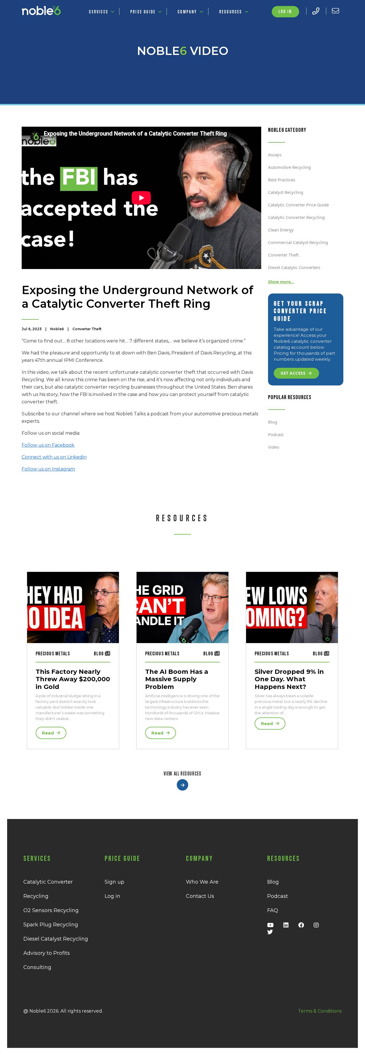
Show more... (281, 281)
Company (187, 12)
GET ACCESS (293, 373)
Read (48, 733)
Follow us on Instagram (48, 469)
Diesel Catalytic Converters (294, 267)
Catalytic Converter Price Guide (298, 205)
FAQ (272, 910)
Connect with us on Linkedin (54, 457)
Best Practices (281, 179)
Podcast (275, 434)
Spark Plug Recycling (50, 924)
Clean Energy (281, 230)
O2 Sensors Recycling (51, 910)
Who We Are (202, 882)
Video (273, 447)
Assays (274, 154)
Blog (272, 422)
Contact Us (200, 896)
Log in (285, 11)
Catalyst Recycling (285, 192)
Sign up (114, 882)
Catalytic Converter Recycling (296, 217)
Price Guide (143, 12)
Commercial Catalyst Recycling (298, 242)
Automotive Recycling (289, 167)
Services (98, 12)
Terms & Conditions (320, 1011)
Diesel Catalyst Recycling (55, 939)
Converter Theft (283, 255)
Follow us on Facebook (48, 445)
